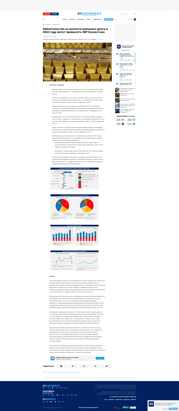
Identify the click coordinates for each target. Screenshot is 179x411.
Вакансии (126, 399)
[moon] (132, 19)
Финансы (72, 19)
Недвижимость (97, 19)
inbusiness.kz (100, 39)
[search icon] (134, 14)
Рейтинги (133, 399)
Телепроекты (118, 399)
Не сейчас (165, 408)
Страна (88, 19)
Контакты (111, 399)
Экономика (80, 19)
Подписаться (173, 408)
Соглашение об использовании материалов (123, 396)
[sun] (128, 19)
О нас (105, 399)
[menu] (43, 19)
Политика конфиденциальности (88, 407)
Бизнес (65, 19)
